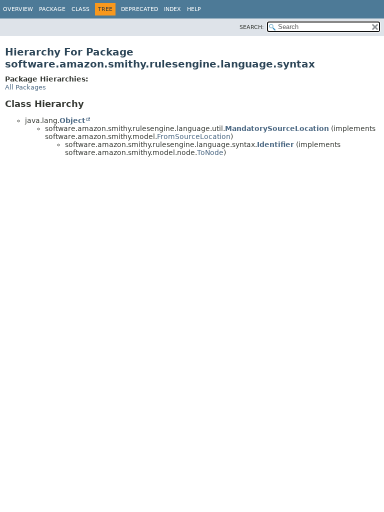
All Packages (25, 87)
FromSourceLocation (193, 136)
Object (73, 120)
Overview (18, 9)
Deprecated (139, 9)
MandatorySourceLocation (277, 128)
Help (194, 9)
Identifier (275, 144)
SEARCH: (252, 27)
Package (52, 9)
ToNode (210, 152)
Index (172, 9)
